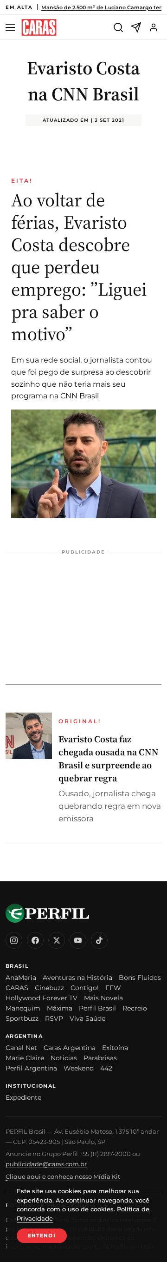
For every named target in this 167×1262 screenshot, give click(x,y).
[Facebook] (35, 940)
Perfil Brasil (97, 1008)
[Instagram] (14, 940)
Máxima (59, 1008)
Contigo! (85, 988)
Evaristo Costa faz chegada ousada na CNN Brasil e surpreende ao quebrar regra (108, 759)
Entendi (42, 1235)
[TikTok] (99, 940)
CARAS (17, 988)
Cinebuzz (49, 988)
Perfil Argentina (31, 1068)
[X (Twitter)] (56, 940)
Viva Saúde (87, 1018)
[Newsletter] (136, 27)
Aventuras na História (77, 977)
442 (106, 1068)
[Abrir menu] (12, 27)
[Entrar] (153, 27)
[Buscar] (118, 27)
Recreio (134, 1008)
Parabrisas (100, 1058)
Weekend (79, 1068)
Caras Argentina (70, 1048)
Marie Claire (25, 1058)
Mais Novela (103, 998)
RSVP (54, 1018)
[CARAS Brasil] (39, 28)
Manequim (23, 1008)
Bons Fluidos (140, 977)
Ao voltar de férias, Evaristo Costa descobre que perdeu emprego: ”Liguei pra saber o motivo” (79, 266)
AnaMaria (21, 977)
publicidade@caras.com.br (46, 1164)
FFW (113, 988)
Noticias (64, 1058)
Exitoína (115, 1048)
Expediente (23, 1097)
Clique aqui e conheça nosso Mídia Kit (63, 1176)
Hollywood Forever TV (41, 998)
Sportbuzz (22, 1018)
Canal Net (21, 1048)
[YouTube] (78, 940)
